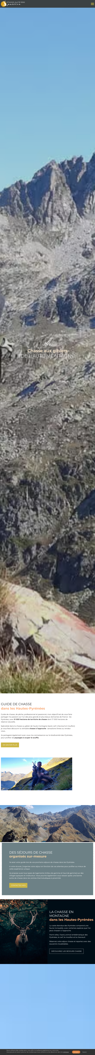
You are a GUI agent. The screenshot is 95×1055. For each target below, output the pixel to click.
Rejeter (84, 1052)
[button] (92, 3)
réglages (66, 1052)
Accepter (76, 1052)
